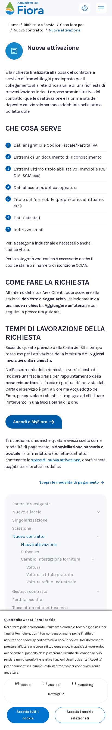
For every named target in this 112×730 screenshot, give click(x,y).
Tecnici (25, 685)
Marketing (85, 685)
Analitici (54, 685)
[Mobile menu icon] (101, 8)
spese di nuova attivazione (55, 459)
